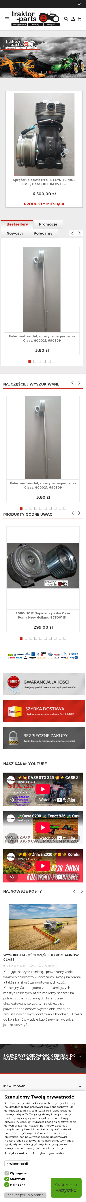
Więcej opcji (18, 1163)
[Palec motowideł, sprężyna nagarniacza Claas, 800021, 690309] (41, 289)
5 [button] (49, 361)
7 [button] (50, 508)
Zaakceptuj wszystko (66, 1187)
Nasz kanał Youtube (25, 764)
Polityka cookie (16, 1153)
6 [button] (54, 361)
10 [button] (65, 508)
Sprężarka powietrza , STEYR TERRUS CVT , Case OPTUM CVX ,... (44, 182)
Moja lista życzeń (79, 4)
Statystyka (18, 1179)
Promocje (48, 224)
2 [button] (45, 72)
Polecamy (43, 233)
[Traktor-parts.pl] (35, 18)
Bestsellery (17, 224)
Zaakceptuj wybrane (25, 1195)
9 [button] (60, 508)
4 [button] (44, 361)
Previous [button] (72, 233)
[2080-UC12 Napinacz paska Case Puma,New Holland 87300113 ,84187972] (43, 568)
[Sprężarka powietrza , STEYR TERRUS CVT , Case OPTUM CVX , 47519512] (44, 134)
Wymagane (18, 1173)
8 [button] (55, 508)
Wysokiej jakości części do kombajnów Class (41, 957)
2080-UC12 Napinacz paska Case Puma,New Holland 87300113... (43, 615)
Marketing (18, 1184)
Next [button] (79, 233)
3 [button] (50, 72)
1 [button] (40, 72)
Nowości (15, 233)
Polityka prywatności (48, 1153)
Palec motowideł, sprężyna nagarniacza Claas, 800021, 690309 (42, 338)
